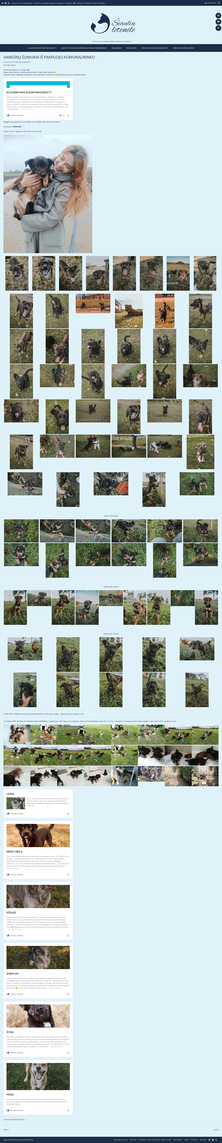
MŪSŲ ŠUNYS (117, 48)
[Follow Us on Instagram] (218, 28)
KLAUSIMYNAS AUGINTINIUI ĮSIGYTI (42, 48)
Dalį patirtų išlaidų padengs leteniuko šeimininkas (84, 48)
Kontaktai (60, 3)
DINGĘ (186, 1140)
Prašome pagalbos (48, 3)
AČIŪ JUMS (133, 1140)
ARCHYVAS (203, 1140)
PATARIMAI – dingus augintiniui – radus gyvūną (155, 1140)
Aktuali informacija (25, 3)
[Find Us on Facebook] (218, 22)
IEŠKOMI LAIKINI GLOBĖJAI (183, 48)
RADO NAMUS (178, 1140)
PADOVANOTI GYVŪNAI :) (17, 1120)
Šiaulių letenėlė (26, 62)
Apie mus (15, 3)
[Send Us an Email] (218, 15)
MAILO (6, 1130)
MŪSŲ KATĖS (131, 48)
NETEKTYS (194, 1140)
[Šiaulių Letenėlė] (111, 23)
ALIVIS (216, 1130)
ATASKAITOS (37, 3)
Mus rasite (68, 3)
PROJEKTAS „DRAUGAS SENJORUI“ (154, 48)
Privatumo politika (120, 1140)
